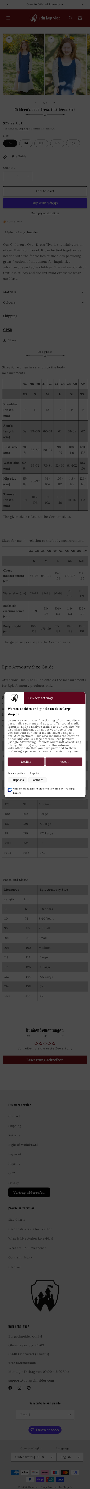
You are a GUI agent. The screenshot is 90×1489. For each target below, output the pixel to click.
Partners (37, 780)
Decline (26, 761)
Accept (64, 761)
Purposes (18, 780)
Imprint (35, 773)
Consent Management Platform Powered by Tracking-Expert (44, 790)
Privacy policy (16, 773)
